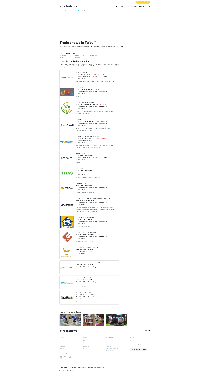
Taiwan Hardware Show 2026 (85, 217)
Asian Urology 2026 (82, 87)
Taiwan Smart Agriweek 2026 (85, 102)
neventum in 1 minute (112, 341)
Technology (93, 55)
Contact (108, 344)
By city (128, 6)
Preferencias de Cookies (138, 349)
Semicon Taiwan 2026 (82, 72)
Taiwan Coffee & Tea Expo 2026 (86, 232)
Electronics (62, 55)
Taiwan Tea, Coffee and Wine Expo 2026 (88, 262)
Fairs (61, 337)
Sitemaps (86, 337)
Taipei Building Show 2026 (84, 293)
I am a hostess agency (136, 343)
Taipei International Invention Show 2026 (88, 136)
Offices (108, 346)
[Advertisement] (105, 25)
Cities (61, 344)
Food (61, 57)
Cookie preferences (99, 367)
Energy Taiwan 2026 (82, 153)
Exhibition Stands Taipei (74, 66)
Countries (62, 343)
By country (122, 6)
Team (108, 343)
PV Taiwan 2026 (81, 183)
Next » (115, 308)
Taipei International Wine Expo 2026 (87, 247)
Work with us (110, 350)
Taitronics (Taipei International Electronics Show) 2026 (93, 198)
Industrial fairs (79, 55)
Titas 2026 (79, 168)
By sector (135, 6)
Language (147, 330)
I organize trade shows (137, 344)
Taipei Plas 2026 (81, 119)
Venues (148, 6)
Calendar (141, 6)
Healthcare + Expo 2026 (83, 278)
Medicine (77, 57)
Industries (62, 346)
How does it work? (112, 348)
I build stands (134, 341)
